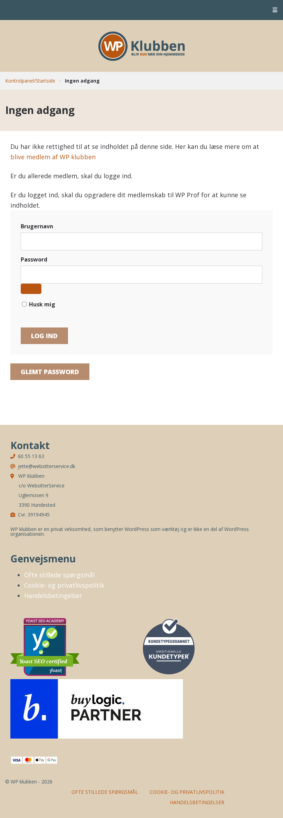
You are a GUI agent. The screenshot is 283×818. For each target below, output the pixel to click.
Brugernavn (37, 226)
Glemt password (50, 372)
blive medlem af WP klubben (53, 157)
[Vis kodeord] (31, 289)
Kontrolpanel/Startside (30, 80)
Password (34, 259)
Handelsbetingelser (53, 595)
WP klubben (141, 46)
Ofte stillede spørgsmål (59, 575)
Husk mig (41, 304)
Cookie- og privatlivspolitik (64, 585)
